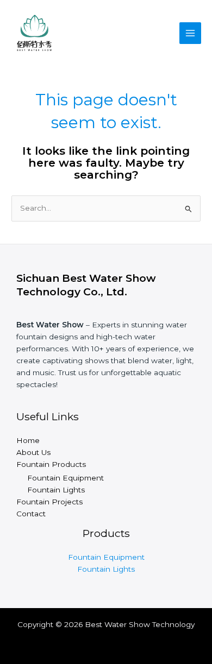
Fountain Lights (56, 489)
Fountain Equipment (65, 477)
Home (28, 440)
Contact (31, 513)
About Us (33, 452)
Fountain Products (51, 464)
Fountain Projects (49, 501)
